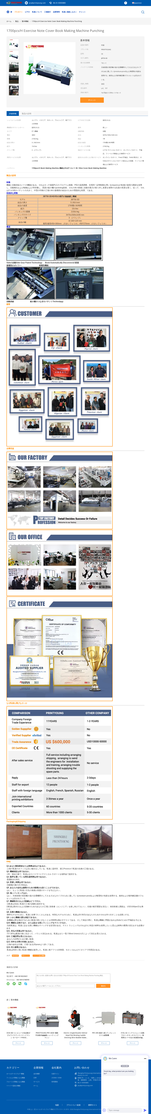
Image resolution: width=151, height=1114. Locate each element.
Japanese (138, 3)
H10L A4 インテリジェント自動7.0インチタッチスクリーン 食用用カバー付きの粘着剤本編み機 (132, 1036)
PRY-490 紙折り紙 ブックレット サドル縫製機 (104, 1034)
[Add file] (104, 1110)
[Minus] (145, 1058)
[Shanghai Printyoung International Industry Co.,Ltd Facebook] (126, 3)
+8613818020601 (21, 976)
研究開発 (55, 1082)
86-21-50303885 (59, 3)
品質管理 (56, 12)
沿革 (35, 1078)
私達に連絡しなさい (69, 12)
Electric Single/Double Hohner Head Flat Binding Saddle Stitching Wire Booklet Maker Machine (75, 1036)
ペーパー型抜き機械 (13, 1086)
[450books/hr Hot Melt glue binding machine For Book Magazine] (49, 90)
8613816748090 (23, 980)
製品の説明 (26, 113)
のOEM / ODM (56, 1078)
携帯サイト (92, 1105)
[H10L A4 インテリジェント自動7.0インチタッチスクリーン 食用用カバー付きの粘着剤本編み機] (133, 1018)
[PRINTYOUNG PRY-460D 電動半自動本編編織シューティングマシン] (47, 1018)
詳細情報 (13, 113)
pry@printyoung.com (37, 3)
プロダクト (18, 12)
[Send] (145, 1110)
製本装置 (15, 956)
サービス (37, 1082)
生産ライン (55, 1074)
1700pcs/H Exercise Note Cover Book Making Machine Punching (57, 21)
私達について (37, 12)
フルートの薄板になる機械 (15, 1082)
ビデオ (27, 12)
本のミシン (25, 956)
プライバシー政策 (73, 1105)
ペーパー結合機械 (39, 956)
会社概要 (37, 1074)
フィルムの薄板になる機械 (15, 1078)
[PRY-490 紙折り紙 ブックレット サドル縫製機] (104, 1018)
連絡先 (103, 986)
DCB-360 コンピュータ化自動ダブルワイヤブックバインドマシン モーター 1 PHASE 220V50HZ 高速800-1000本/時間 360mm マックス (18, 1037)
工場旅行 (47, 12)
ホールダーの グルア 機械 (15, 1074)
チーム (36, 1086)
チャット (82, 12)
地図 (57, 1105)
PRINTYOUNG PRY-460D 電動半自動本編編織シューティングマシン (47, 1035)
